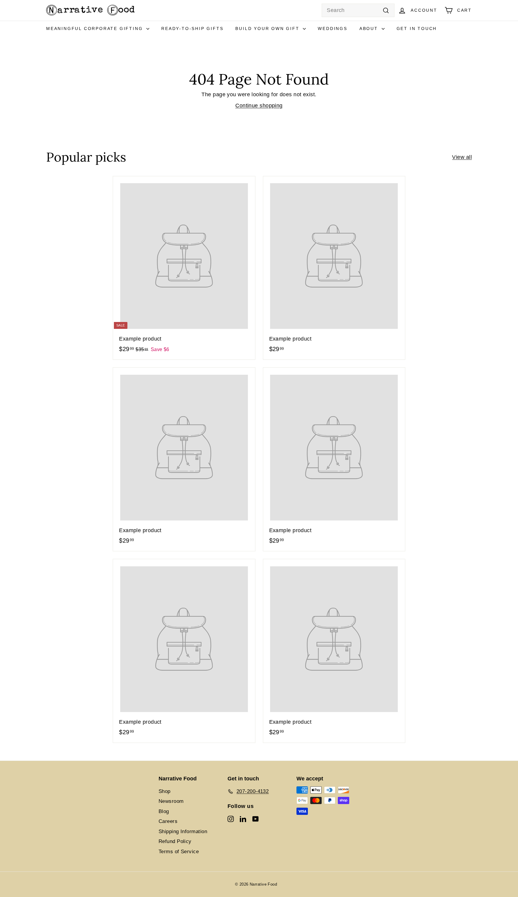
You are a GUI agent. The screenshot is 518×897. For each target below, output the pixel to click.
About (369, 28)
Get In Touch (417, 28)
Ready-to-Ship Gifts (192, 28)
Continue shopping (259, 106)
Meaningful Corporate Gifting (95, 28)
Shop (165, 791)
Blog (164, 811)
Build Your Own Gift (268, 28)
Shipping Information (183, 831)
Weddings (332, 28)
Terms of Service (179, 851)
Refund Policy (175, 841)
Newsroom (171, 801)
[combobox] (358, 10)
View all (462, 157)
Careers (168, 821)
